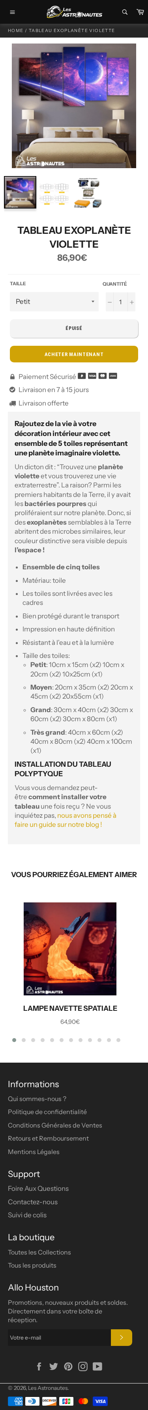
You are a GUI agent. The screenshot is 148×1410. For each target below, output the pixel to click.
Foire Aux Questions (38, 1188)
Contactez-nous (33, 1202)
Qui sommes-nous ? (37, 1099)
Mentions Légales (34, 1152)
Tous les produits (32, 1265)
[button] (14, 1040)
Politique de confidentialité (47, 1112)
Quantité (115, 284)
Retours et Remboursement (48, 1138)
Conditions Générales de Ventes (55, 1125)
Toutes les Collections (39, 1252)
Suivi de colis (27, 1215)
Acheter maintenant (74, 354)
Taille (18, 283)
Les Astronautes (47, 1388)
